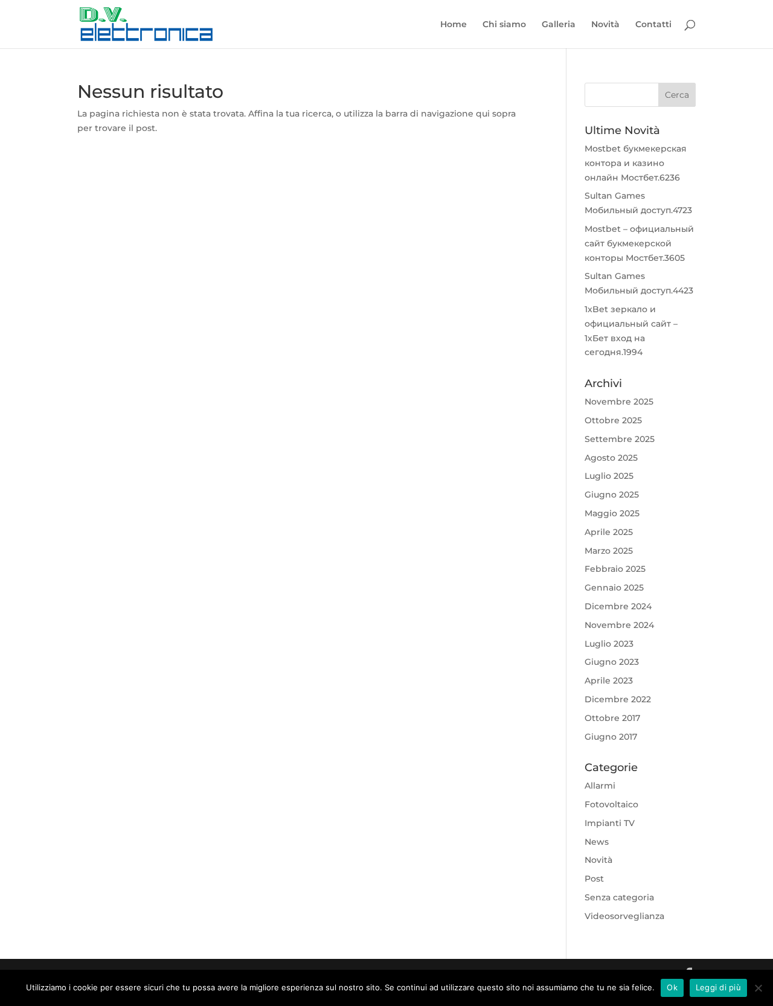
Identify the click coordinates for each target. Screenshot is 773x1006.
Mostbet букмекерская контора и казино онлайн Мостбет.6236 (636, 163)
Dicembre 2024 (618, 606)
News (597, 841)
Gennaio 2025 (614, 587)
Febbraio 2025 (615, 568)
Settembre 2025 (620, 439)
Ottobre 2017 (612, 718)
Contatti (653, 25)
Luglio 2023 (609, 643)
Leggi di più (718, 987)
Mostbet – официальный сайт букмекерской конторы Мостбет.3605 (639, 243)
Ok (672, 987)
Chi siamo (504, 25)
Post (594, 878)
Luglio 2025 (609, 475)
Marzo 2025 (609, 550)
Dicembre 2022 (618, 699)
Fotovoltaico (611, 804)
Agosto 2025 (611, 457)
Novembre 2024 (619, 625)
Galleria (559, 25)
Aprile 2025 (609, 532)
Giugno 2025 (612, 494)
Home (453, 25)
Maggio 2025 (612, 513)
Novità (605, 25)
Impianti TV (610, 823)
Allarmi (600, 785)
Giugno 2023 (612, 661)
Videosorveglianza (624, 916)
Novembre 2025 (619, 401)
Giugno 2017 (611, 736)
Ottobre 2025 (613, 420)
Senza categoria (619, 897)
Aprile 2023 (609, 680)
